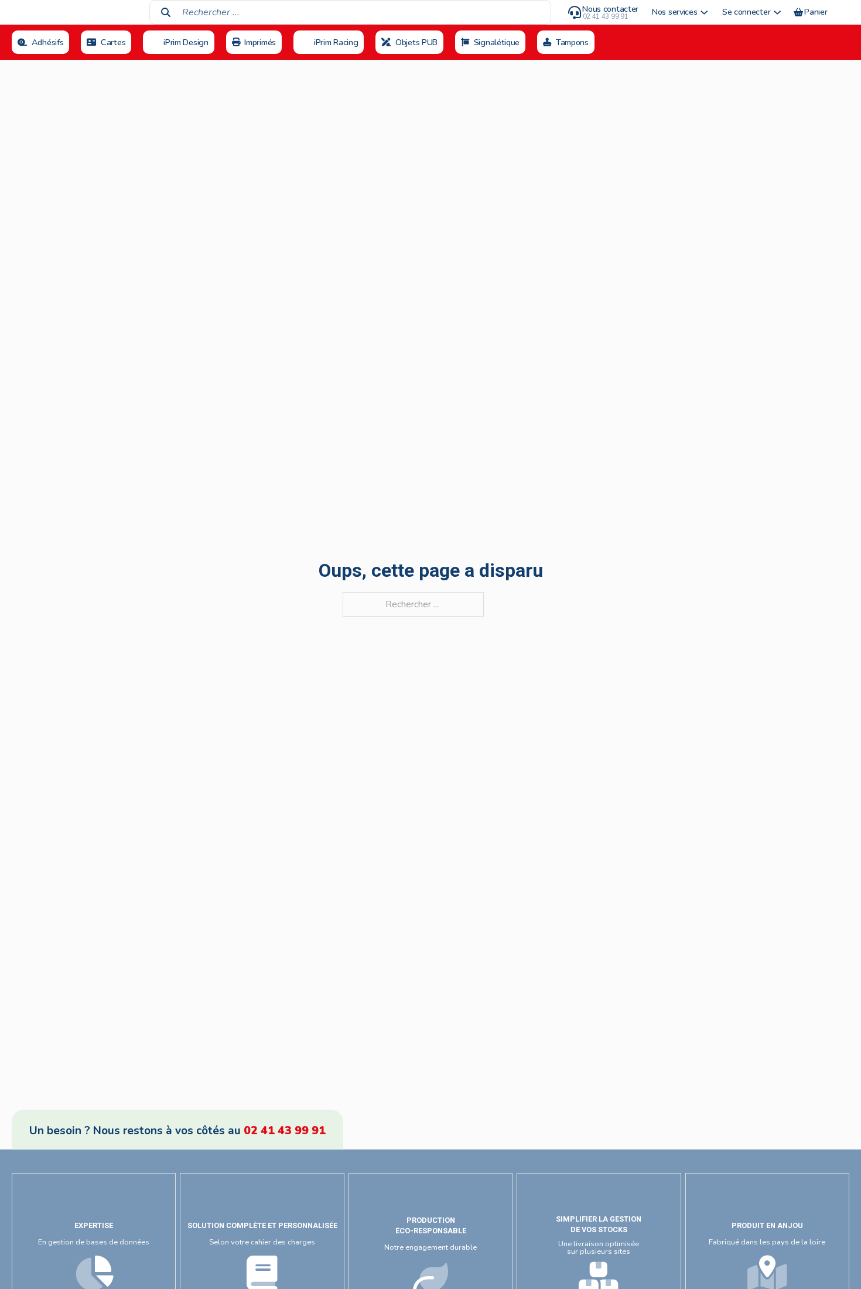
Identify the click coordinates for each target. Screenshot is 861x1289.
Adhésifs (48, 42)
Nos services (674, 12)
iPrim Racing (336, 42)
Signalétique (497, 42)
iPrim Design (185, 42)
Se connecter (746, 12)
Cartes (113, 42)
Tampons (572, 42)
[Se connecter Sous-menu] (777, 12)
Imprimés (260, 42)
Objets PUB (416, 42)
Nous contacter (610, 9)
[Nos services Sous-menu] (704, 12)
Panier (815, 12)
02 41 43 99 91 (285, 1131)
